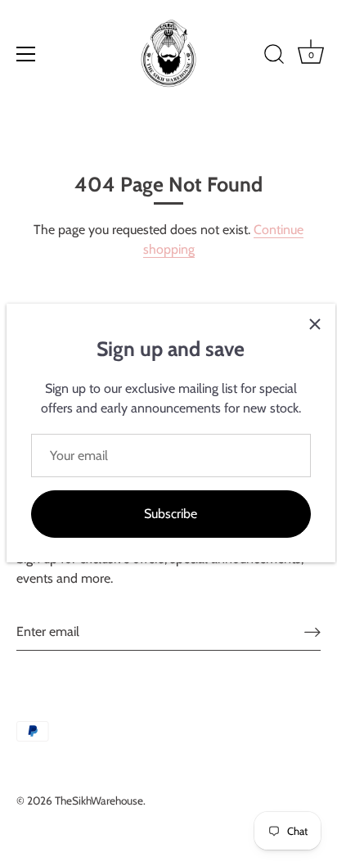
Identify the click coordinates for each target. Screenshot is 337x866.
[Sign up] (312, 631)
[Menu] (26, 54)
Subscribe (170, 513)
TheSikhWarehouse (99, 800)
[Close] (315, 324)
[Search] (274, 56)
